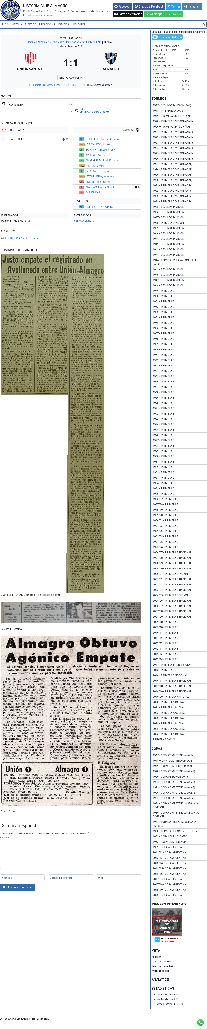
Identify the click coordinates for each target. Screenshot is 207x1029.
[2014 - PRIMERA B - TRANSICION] (179, 664)
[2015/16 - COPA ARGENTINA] (179, 874)
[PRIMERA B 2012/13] (179, 739)
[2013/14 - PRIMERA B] (179, 659)
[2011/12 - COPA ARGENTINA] (179, 852)
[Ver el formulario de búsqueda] (204, 24)
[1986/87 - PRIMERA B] (179, 499)
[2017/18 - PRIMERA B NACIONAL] (179, 686)
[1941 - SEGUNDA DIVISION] (179, 239)
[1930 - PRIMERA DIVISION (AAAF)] (179, 180)
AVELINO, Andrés (96, 155)
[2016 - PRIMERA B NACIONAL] (179, 675)
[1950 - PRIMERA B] (179, 296)
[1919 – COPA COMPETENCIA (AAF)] (179, 766)
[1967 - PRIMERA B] (179, 387)
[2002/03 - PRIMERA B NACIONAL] (179, 584)
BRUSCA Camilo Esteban (25, 238)
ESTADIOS (63, 24)
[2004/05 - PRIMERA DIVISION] (179, 595)
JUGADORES (78, 24)
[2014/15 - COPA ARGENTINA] (179, 868)
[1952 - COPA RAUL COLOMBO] (179, 836)
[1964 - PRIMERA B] (179, 371)
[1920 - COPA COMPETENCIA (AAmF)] (179, 771)
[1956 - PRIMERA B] (179, 328)
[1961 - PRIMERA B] (179, 355)
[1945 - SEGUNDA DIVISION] (179, 269)
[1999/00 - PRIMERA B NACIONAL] (179, 568)
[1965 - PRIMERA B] (179, 376)
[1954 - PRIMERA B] (179, 317)
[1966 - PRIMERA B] (179, 381)
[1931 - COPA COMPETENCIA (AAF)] (179, 798)
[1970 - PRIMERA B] (179, 403)
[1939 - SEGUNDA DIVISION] (179, 228)
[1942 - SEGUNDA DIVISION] (179, 244)
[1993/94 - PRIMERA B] (179, 536)
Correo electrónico (62, 877)
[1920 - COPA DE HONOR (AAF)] (179, 776)
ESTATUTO (30, 24)
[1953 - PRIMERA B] (179, 312)
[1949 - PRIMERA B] (179, 290)
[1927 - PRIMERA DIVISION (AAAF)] (179, 164)
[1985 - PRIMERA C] (179, 488)
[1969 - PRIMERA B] (179, 397)
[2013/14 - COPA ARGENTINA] (179, 863)
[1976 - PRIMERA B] (179, 435)
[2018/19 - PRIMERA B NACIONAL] (179, 691)
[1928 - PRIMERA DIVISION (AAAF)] (179, 169)
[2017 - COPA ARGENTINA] (179, 879)
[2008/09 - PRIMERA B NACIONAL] (179, 616)
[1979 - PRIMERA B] (179, 451)
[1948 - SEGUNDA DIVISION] (179, 285)
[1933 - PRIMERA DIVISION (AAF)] (179, 196)
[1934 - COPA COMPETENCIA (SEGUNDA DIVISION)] (179, 805)
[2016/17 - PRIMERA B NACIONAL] (179, 680)
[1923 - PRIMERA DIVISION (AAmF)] (179, 142)
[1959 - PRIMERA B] (179, 344)
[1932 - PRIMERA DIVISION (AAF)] (179, 190)
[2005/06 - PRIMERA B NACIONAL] (179, 600)
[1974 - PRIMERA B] (179, 424)
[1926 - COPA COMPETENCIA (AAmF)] (179, 792)
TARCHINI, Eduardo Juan (100, 150)
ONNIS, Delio (94, 192)
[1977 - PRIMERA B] (179, 440)
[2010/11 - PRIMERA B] (179, 632)
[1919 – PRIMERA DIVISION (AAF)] (179, 116)
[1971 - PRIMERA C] (179, 408)
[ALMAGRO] (111, 62)
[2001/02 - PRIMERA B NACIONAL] (179, 579)
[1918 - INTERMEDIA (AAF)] (179, 110)
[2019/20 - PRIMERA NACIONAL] (179, 696)
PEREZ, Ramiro (95, 166)
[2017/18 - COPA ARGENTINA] (179, 884)
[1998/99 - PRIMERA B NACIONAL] (179, 563)
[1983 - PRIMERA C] (179, 472)
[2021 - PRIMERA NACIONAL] (179, 707)
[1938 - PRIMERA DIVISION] (179, 222)
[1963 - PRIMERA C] (179, 365)
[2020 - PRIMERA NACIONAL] (179, 702)
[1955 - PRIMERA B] (179, 323)
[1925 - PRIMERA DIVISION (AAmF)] (179, 153)
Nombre (8, 877)
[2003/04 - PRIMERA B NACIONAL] (179, 590)
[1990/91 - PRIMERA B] (179, 520)
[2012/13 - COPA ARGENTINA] (179, 857)
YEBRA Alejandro (84, 220)
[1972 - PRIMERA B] (179, 413)
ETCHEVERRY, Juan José (100, 176)
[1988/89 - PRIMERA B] (179, 509)
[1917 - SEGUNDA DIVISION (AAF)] (179, 105)
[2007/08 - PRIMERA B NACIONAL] (179, 611)
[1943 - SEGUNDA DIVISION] (179, 249)
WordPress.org (160, 970)
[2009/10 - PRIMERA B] (179, 622)
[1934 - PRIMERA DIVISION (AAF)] (179, 201)
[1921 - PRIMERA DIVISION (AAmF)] (179, 132)
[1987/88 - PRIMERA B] (179, 504)
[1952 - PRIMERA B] (179, 306)
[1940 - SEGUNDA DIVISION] (179, 233)
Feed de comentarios (164, 966)
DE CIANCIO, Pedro (98, 144)
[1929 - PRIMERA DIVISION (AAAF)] (179, 174)
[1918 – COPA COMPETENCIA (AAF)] (179, 760)
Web (101, 877)
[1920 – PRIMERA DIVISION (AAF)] (179, 126)
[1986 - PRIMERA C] (179, 493)
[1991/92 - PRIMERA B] (179, 526)
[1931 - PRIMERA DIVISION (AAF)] (179, 185)
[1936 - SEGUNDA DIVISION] (179, 212)
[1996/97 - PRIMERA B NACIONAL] (179, 552)
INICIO (5, 24)
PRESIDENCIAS (47, 24)
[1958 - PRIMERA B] (179, 339)
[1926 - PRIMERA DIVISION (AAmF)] (179, 158)
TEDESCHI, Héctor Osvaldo (102, 139)
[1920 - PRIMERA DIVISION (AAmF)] (179, 121)
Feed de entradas (161, 961)
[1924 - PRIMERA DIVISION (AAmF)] (179, 148)
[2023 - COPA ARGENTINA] (179, 895)
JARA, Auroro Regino (98, 171)
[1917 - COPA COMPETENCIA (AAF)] (179, 755)
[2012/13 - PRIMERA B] (179, 643)
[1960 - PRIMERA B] (179, 349)
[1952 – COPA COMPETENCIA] (179, 841)
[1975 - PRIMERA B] (179, 429)
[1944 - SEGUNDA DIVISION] (179, 255)
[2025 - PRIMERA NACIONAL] (179, 728)
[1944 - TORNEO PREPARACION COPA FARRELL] (179, 262)
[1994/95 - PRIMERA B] (179, 542)
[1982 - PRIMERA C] (179, 467)
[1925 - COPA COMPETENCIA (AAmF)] (179, 787)
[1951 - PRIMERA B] (179, 301)
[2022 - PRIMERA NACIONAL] (179, 712)
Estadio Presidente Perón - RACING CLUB (55, 84)
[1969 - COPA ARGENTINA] (179, 847)
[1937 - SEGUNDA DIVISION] (179, 217)
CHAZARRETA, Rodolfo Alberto (104, 160)
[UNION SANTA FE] (31, 62)
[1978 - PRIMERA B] (179, 445)
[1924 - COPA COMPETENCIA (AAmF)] (179, 782)
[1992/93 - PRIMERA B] (179, 531)
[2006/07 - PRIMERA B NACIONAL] (179, 606)
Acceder (156, 956)
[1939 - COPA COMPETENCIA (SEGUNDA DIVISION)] (179, 814)
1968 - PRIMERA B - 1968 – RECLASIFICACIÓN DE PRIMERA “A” (65, 42)
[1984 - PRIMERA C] (179, 483)
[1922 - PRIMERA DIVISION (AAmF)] (179, 137)
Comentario (6, 837)
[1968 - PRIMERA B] (179, 392)
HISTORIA (17, 24)
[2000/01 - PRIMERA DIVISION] (179, 574)
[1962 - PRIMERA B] (179, 360)
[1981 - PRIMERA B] (179, 461)
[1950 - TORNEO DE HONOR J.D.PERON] (179, 831)
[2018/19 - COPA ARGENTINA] (179, 890)
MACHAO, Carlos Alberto (94, 112)
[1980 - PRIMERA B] (179, 456)
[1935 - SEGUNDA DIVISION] (179, 206)
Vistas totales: (165, 1004)
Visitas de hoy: (165, 999)
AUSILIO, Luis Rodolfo (99, 207)
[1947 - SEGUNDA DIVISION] (179, 280)
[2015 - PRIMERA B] (179, 670)
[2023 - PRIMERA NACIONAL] (179, 718)
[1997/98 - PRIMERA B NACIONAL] (179, 558)
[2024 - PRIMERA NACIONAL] (179, 723)
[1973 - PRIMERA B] (179, 419)
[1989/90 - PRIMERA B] (179, 515)
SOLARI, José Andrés (98, 182)
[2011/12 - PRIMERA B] (179, 638)
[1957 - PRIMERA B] (179, 333)
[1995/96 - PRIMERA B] (179, 547)
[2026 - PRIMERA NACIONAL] (179, 734)
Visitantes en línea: (168, 994)
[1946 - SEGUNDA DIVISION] (179, 274)
